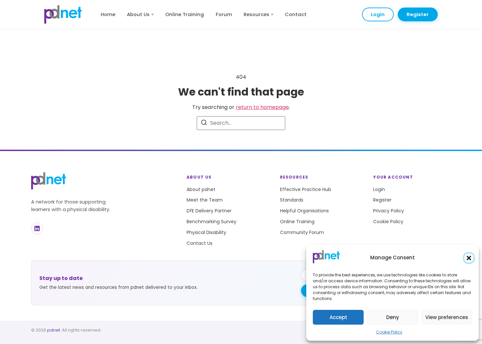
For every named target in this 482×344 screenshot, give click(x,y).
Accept (338, 317)
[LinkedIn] (37, 228)
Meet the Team (205, 200)
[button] (469, 258)
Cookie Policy (389, 332)
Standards (291, 200)
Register (418, 14)
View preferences (446, 317)
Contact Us (199, 243)
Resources (256, 14)
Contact (296, 14)
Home (108, 14)
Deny (392, 317)
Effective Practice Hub (305, 189)
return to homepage (262, 107)
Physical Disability (206, 232)
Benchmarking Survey (211, 221)
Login (378, 14)
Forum (224, 14)
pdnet (53, 330)
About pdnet (201, 189)
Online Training (184, 14)
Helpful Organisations (304, 210)
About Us (138, 14)
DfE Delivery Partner (209, 210)
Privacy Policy (388, 210)
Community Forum (302, 232)
